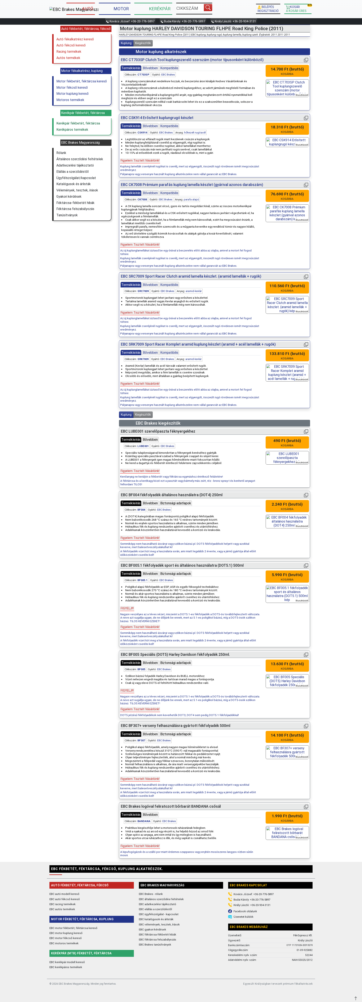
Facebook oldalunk (245, 911)
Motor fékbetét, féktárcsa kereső (81, 81)
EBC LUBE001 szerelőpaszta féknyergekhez (158, 431)
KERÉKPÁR (160, 8)
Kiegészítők (143, 43)
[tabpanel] (190, 90)
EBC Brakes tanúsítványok (155, 944)
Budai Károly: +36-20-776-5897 (184, 21)
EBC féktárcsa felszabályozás (157, 939)
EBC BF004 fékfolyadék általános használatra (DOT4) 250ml (171, 495)
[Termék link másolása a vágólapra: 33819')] (306, 118)
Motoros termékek (70, 100)
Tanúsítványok (67, 215)
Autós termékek (68, 58)
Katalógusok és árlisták (73, 184)
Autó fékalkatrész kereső (75, 39)
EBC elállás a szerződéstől (155, 909)
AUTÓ (87, 8)
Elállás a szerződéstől (72, 172)
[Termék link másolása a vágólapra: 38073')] (306, 431)
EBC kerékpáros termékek (65, 967)
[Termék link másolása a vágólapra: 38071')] (306, 565)
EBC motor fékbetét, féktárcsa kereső (73, 928)
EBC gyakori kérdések (152, 929)
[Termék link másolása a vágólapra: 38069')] (306, 654)
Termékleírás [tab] (131, 68)
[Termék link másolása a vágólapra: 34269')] (306, 276)
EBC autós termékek (62, 909)
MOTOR (121, 8)
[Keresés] (208, 7)
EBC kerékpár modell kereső (67, 962)
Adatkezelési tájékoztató (75, 165)
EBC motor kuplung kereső (66, 933)
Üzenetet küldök (243, 916)
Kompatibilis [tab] (169, 68)
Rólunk (61, 153)
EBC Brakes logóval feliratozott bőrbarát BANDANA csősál (171, 806)
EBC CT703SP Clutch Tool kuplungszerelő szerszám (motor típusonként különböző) (192, 60)
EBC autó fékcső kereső (64, 899)
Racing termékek (68, 52)
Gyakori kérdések (68, 197)
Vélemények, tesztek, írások (77, 190)
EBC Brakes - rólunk (151, 894)
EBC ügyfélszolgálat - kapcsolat (158, 914)
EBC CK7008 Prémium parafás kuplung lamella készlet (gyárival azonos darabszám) (192, 185)
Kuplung (126, 43)
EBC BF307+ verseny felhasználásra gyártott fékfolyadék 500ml (175, 726)
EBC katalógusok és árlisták (156, 919)
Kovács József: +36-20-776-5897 (132, 21)
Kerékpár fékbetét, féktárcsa (78, 123)
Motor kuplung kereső (72, 94)
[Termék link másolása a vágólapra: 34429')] (306, 344)
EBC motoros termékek (64, 943)
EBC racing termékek (62, 904)
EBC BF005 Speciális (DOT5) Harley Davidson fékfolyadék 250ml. (175, 654)
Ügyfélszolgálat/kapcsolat (76, 178)
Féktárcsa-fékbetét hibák (75, 203)
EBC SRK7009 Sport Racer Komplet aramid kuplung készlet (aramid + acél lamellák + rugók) (198, 344)
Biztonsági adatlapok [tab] (175, 503)
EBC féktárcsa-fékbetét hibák (157, 934)
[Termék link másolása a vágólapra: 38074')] (306, 806)
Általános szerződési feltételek (79, 159)
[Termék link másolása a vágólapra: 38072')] (306, 726)
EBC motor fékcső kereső (65, 938)
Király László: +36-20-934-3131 (235, 21)
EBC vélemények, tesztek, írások (159, 924)
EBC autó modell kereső (64, 894)
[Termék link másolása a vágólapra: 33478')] (306, 185)
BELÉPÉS (268, 9)
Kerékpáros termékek (72, 130)
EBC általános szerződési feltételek (161, 899)
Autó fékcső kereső (71, 45)
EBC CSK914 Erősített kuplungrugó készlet (157, 118)
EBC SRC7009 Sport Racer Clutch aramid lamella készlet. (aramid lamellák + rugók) (191, 276)
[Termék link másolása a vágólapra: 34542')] (306, 60)
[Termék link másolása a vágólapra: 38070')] (306, 495)
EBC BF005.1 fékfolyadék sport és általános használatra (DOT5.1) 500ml (182, 565)
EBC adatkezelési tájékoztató (157, 904)
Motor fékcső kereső (72, 88)
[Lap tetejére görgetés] (356, 998)
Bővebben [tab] (150, 68)
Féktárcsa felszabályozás (75, 209)
